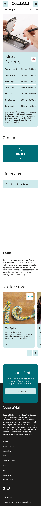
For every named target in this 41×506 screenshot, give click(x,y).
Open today (9, 9)
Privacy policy (8, 502)
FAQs (4, 470)
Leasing (5, 441)
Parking (5, 465)
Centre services (9, 460)
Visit (4, 456)
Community (7, 475)
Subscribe (20, 391)
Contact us (7, 451)
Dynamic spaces (9, 480)
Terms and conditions (23, 502)
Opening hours (8, 446)
